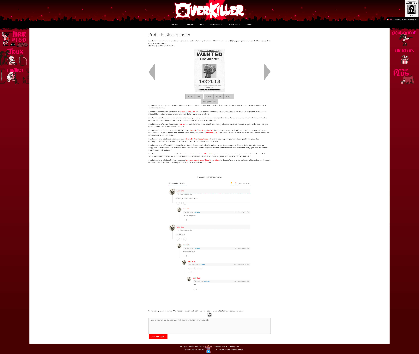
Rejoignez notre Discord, (189, 347)
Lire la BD (175, 25)
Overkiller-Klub (233, 25)
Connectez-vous (399, 20)
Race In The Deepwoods (201, 130)
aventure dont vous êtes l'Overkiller (197, 154)
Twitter (224, 347)
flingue (218, 96)
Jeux (200, 25)
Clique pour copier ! (158, 336)
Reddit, (201, 347)
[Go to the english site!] (391, 20)
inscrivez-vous (413, 20)
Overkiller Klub (210, 133)
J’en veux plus (215, 25)
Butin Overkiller (187, 112)
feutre (190, 96)
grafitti (208, 96)
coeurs (228, 96)
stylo (199, 96)
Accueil (187, 350)
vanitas (180, 191)
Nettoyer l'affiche (209, 101)
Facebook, (217, 347)
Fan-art (182, 124)
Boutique (190, 25)
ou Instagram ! (233, 347)
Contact (249, 25)
